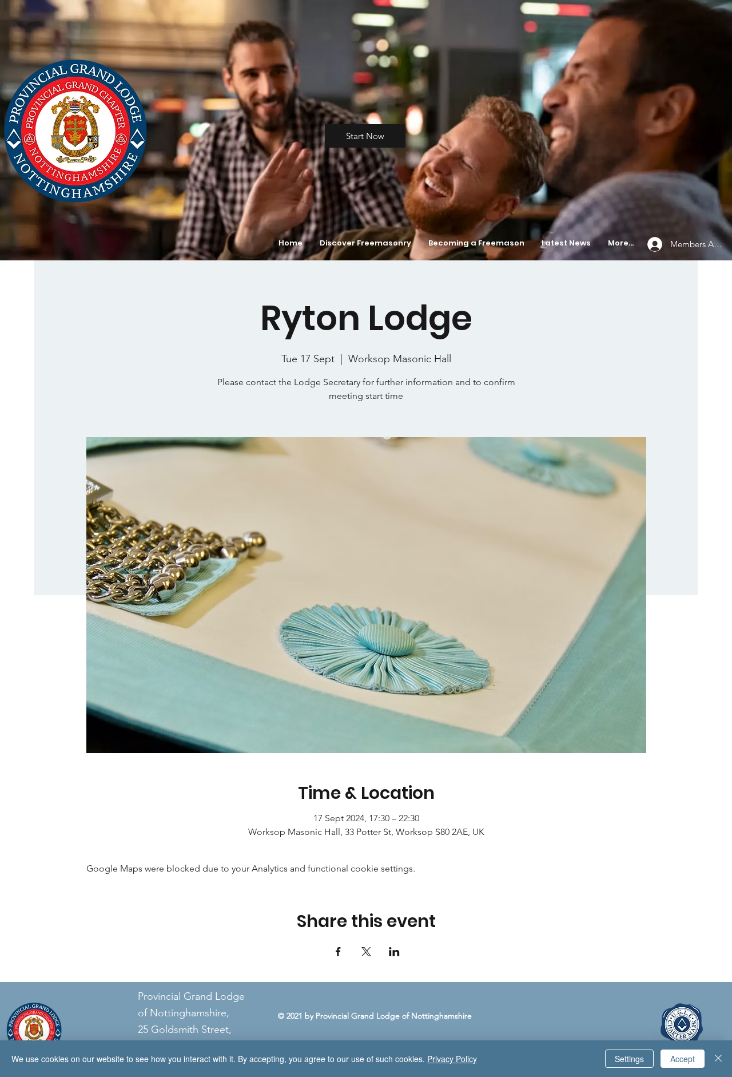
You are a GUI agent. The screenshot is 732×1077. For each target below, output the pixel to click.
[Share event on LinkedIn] (394, 951)
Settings (629, 1058)
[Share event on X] (366, 951)
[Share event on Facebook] (338, 951)
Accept (682, 1058)
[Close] (718, 1059)
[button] (365, 243)
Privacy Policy (452, 1058)
